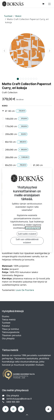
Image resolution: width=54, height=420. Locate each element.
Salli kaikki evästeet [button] (27, 233)
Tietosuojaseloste (11, 332)
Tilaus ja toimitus (10, 329)
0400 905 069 (13, 402)
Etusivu (5, 316)
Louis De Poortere (25, 290)
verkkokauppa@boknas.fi (19, 398)
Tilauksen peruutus (11, 335)
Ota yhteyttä (8, 338)
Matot (18, 16)
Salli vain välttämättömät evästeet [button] (27, 241)
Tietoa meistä (8, 319)
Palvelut (6, 326)
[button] (4, 51)
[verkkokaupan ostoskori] (43, 3)
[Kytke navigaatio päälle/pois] (49, 4)
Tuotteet (8, 16)
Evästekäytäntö (32, 228)
